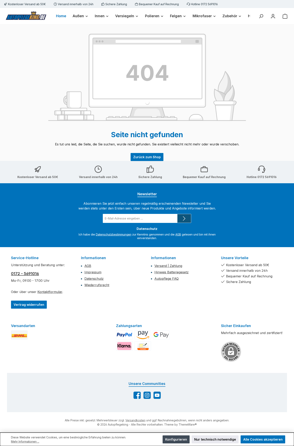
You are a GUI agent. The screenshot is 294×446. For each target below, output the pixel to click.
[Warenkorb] (285, 16)
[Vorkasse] (143, 345)
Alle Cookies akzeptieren (263, 439)
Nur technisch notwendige (215, 439)
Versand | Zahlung (168, 266)
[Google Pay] (161, 334)
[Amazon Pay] (143, 334)
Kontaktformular (49, 292)
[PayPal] (124, 334)
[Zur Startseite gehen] (26, 16)
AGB (178, 234)
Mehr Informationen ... (25, 441)
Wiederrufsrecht (96, 285)
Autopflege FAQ (166, 279)
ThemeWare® (188, 424)
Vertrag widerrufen (29, 305)
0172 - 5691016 (25, 273)
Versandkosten (135, 420)
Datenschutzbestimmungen (113, 234)
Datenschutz (94, 279)
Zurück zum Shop (147, 157)
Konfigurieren (176, 439)
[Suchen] (261, 16)
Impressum (92, 272)
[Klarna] (124, 345)
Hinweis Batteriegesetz (171, 272)
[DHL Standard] (19, 334)
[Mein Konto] (273, 16)
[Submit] (184, 218)
